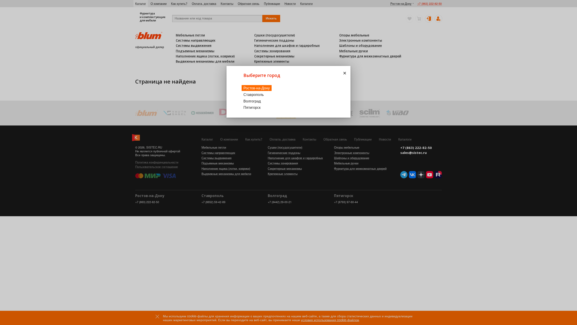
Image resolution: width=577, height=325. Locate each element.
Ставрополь (253, 94)
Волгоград (252, 101)
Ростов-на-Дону (256, 88)
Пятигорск (252, 107)
